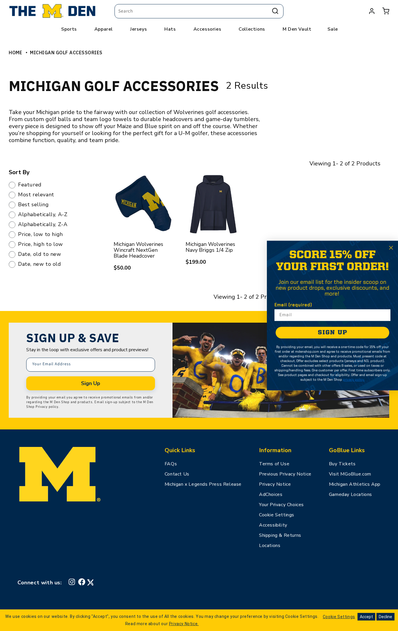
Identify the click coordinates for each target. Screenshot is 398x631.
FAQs (171, 464)
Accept (366, 616)
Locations (269, 545)
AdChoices (270, 494)
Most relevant (36, 195)
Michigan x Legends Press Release (203, 484)
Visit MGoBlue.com (350, 474)
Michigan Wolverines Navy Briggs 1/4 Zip (210, 247)
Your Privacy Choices (281, 505)
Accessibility (273, 525)
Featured (30, 185)
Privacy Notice (275, 484)
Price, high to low (40, 244)
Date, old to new (39, 254)
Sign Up (90, 383)
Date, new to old (39, 264)
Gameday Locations (350, 494)
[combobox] (199, 11)
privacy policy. (354, 380)
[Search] (275, 11)
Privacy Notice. (184, 623)
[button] (385, 11)
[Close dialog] (391, 248)
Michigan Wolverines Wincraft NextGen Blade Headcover (138, 250)
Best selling (33, 205)
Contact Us (177, 474)
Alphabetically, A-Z (42, 215)
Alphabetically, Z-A (42, 224)
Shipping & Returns (280, 535)
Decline (385, 616)
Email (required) (293, 305)
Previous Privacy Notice (285, 474)
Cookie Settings (276, 515)
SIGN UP (332, 333)
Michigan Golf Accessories (66, 52)
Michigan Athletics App (355, 484)
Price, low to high (40, 234)
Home (15, 52)
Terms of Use (274, 464)
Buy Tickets (342, 464)
